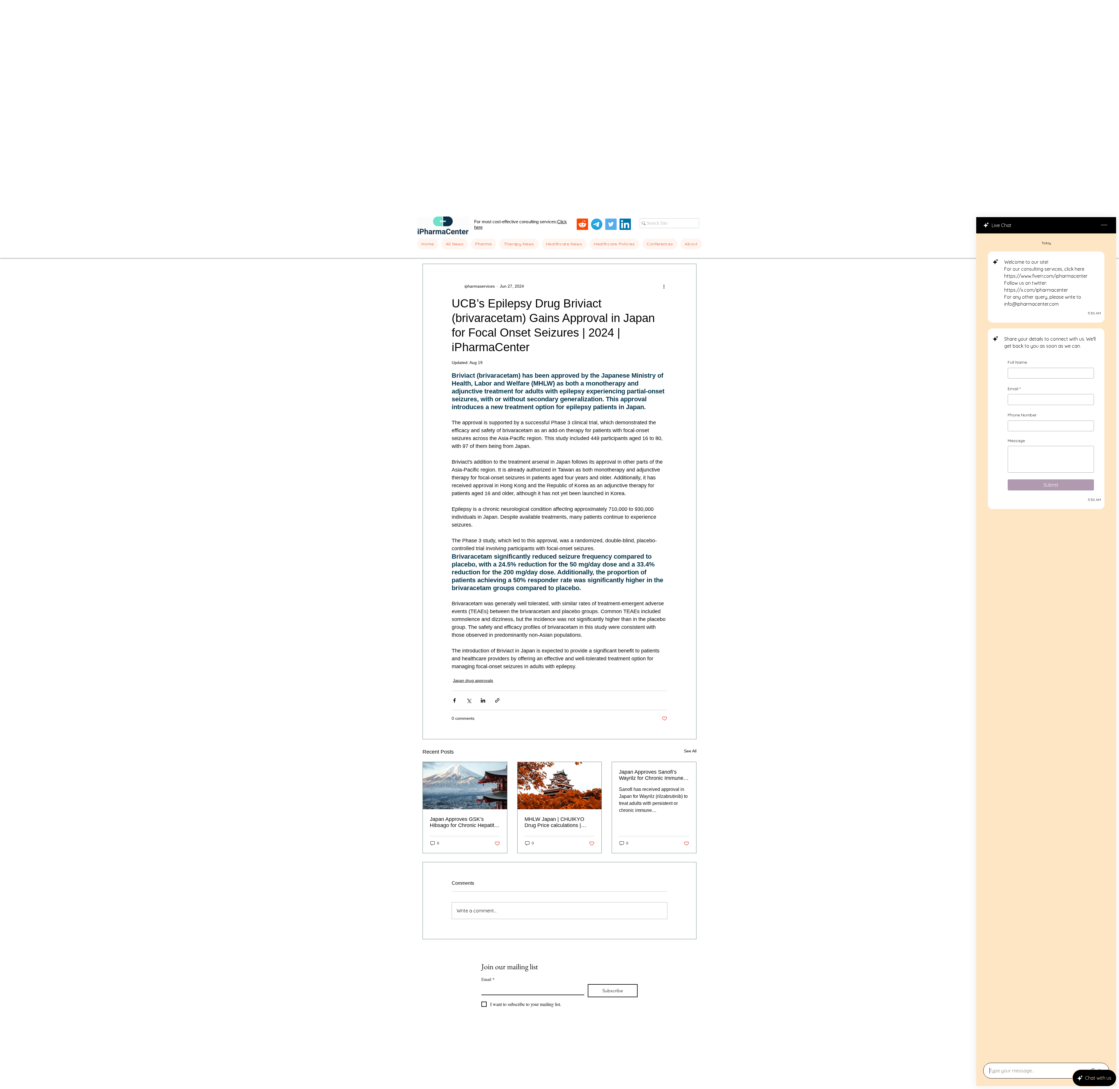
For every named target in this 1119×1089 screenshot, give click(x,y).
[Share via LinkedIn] (483, 700)
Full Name (1017, 362)
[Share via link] (497, 700)
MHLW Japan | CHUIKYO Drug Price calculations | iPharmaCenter (554, 822)
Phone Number (1022, 415)
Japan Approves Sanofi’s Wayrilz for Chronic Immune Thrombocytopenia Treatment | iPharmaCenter (653, 775)
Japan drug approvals (473, 680)
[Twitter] (611, 224)
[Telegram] (596, 224)
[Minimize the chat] (1104, 225)
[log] (1046, 646)
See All (690, 751)
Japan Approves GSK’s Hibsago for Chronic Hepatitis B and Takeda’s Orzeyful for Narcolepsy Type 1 (464, 822)
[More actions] (663, 286)
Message (1016, 440)
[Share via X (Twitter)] (468, 700)
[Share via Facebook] (454, 700)
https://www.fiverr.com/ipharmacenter (1046, 276)
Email (1014, 388)
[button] (484, 244)
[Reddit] (582, 224)
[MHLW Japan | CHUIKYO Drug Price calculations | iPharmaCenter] (560, 785)
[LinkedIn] (625, 224)
